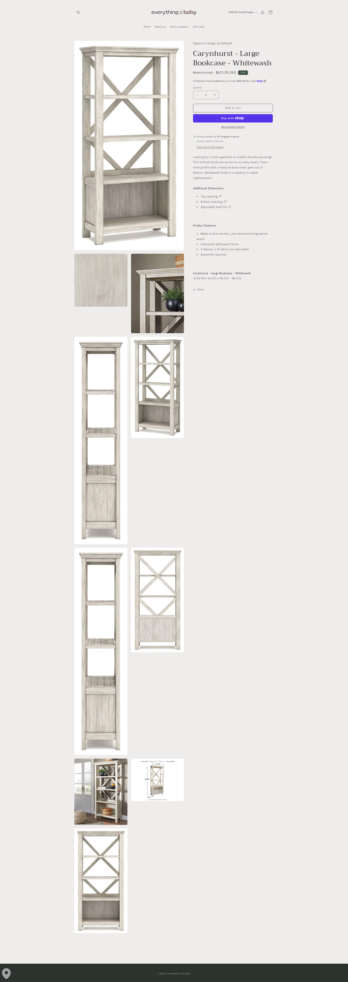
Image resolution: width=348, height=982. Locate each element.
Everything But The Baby (178, 974)
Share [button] (200, 289)
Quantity (197, 87)
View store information (210, 147)
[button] (78, 12)
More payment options (233, 127)
